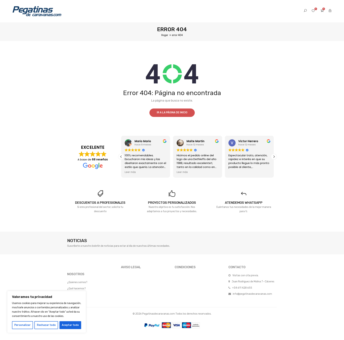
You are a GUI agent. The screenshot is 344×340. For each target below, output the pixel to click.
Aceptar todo (70, 325)
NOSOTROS (75, 274)
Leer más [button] (130, 172)
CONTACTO (236, 267)
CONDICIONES (185, 267)
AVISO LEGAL (131, 267)
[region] (46, 312)
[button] (274, 156)
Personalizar (22, 325)
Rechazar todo (46, 325)
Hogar (164, 35)
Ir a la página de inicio (172, 112)
